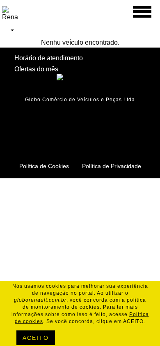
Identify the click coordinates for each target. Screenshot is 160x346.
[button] (8, 30)
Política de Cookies (44, 166)
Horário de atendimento (48, 58)
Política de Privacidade (111, 166)
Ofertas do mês (36, 69)
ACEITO (36, 338)
